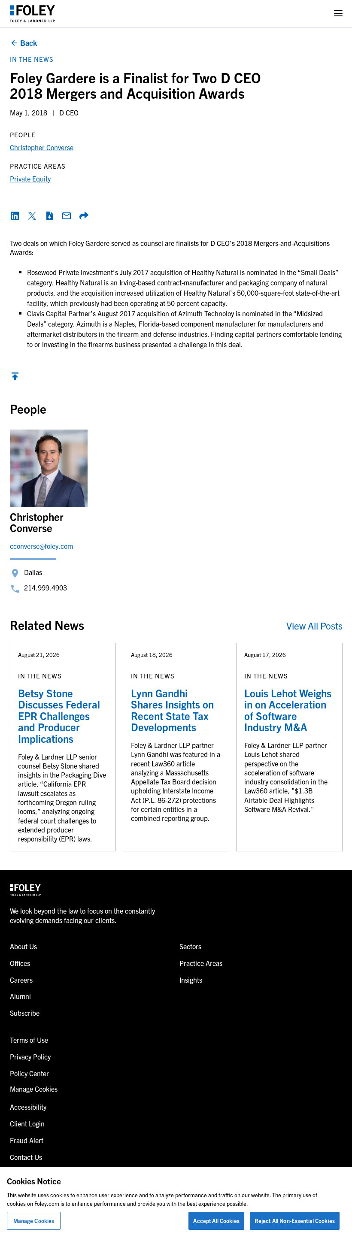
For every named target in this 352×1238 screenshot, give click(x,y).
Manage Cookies (34, 1220)
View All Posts (314, 625)
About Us (23, 946)
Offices (20, 963)
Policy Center (29, 1073)
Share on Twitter (32, 216)
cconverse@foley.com (41, 546)
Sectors (190, 946)
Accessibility (28, 1106)
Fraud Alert (26, 1140)
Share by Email (66, 216)
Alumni (20, 996)
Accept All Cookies (216, 1220)
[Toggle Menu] (338, 13)
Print (49, 216)
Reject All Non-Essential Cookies (295, 1220)
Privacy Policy (30, 1056)
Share (84, 216)
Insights (190, 979)
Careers (21, 979)
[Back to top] (15, 378)
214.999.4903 (45, 587)
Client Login (27, 1123)
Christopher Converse (41, 147)
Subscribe (24, 1012)
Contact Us (26, 1157)
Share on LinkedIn (15, 216)
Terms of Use (29, 1039)
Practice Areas (200, 963)
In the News (32, 59)
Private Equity (30, 178)
